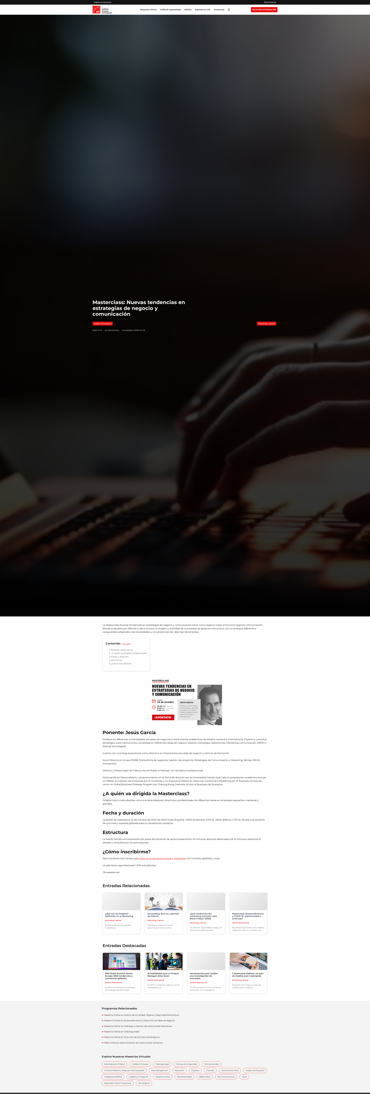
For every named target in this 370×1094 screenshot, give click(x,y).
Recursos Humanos (226, 1077)
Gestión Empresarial (102, 324)
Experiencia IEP (202, 10)
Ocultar (126, 644)
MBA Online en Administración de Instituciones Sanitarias (133, 1043)
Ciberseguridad (162, 1064)
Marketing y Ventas (266, 324)
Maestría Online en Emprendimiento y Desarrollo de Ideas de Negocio (139, 1020)
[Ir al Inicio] (102, 10)
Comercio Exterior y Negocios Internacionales (124, 1070)
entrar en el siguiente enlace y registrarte (162, 858)
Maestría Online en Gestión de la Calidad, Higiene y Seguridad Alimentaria (141, 1015)
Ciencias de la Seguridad (186, 1064)
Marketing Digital (184, 1077)
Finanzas (210, 1070)
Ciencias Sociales (211, 1064)
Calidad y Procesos (140, 1064)
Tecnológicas (144, 1083)
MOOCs (188, 10)
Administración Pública (114, 1064)
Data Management (159, 1070)
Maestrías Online (163, 1077)
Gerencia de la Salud (230, 1070)
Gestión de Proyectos (255, 1070)
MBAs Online (204, 1077)
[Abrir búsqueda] (228, 9)
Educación (179, 1070)
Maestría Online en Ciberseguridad (121, 1031)
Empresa (195, 1070)
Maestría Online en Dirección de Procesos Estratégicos (132, 1037)
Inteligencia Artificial (113, 1077)
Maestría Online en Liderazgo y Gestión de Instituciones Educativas (138, 1026)
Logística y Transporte (138, 1077)
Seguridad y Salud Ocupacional (117, 1083)
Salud (244, 1077)
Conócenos (219, 10)
